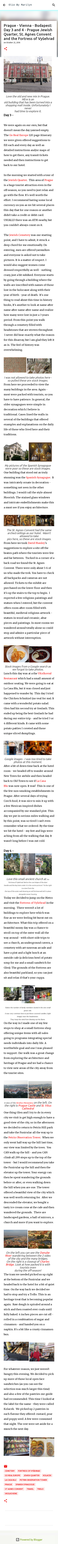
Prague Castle (26, 1105)
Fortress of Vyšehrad (33, 902)
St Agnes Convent (14, 1489)
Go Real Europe (19, 135)
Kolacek (47, 1475)
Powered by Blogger (30, 1539)
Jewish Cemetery (19, 235)
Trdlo (40, 1489)
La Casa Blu (10, 1480)
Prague (48, 180)
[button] (5, 49)
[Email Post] (5, 1467)
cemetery (10, 1471)
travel (30, 1489)
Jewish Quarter (17, 180)
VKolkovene (11, 1494)
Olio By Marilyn (20, 5)
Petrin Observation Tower (24, 1137)
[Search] (54, 5)
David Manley (36, 543)
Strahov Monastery (24, 1103)
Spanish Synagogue (38, 477)
